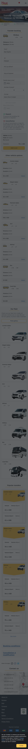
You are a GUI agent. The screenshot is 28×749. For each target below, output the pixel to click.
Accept (21, 745)
